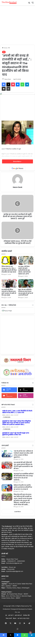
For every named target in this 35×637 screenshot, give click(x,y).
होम (6, 615)
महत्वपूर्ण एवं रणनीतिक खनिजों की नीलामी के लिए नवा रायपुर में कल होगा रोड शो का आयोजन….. (23, 477)
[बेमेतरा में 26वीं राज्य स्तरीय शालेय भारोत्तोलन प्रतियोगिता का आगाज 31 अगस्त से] (7, 487)
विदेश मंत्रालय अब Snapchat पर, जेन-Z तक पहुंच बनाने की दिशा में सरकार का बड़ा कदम (9, 269)
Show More (17, 161)
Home (5, 48)
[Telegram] (27, 84)
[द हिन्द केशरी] (9, 2)
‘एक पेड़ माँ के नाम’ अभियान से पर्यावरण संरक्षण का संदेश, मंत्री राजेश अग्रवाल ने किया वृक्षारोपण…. (23, 454)
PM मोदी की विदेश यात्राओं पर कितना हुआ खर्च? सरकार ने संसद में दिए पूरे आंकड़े (9, 292)
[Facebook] (4, 84)
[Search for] (29, 3)
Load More (17, 511)
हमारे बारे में (10, 615)
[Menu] (33, 3)
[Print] (8, 89)
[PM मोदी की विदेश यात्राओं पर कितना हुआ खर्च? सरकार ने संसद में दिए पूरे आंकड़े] (9, 283)
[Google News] (17, 168)
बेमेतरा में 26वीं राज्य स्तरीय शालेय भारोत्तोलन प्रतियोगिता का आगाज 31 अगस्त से (23, 487)
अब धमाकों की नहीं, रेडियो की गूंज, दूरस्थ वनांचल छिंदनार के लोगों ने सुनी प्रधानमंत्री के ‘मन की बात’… (23, 465)
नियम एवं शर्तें (9, 618)
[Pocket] (13, 84)
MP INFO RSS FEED (23, 618)
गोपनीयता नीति (26, 615)
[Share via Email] (4, 89)
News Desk (8, 79)
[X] (8, 84)
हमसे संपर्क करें (18, 615)
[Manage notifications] (30, 632)
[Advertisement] (17, 24)
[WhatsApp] (22, 84)
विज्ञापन (14, 618)
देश (9, 48)
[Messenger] (18, 84)
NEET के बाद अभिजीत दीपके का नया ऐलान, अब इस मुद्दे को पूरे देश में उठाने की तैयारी (25, 292)
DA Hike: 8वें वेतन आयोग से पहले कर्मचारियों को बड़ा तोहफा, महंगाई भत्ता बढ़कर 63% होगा (24, 270)
